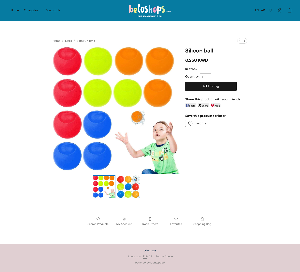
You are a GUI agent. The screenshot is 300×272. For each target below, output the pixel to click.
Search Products (98, 224)
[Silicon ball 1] (128, 186)
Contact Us (53, 10)
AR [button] (263, 10)
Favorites (176, 224)
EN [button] (257, 10)
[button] (150, 10)
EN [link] (145, 256)
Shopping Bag (202, 224)
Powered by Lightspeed (150, 262)
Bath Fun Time (86, 41)
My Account (124, 224)
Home (15, 10)
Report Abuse (164, 256)
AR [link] (150, 256)
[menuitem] (239, 40)
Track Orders (150, 224)
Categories (31, 10)
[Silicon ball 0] (104, 186)
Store (68, 41)
